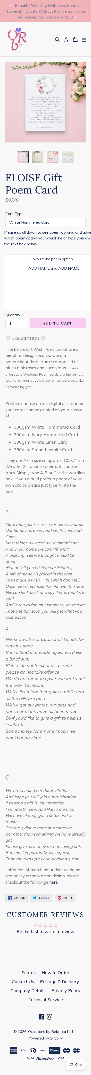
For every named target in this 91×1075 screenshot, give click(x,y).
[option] (22, 157)
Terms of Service (45, 999)
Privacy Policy (66, 990)
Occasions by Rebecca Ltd (50, 1031)
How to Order (55, 972)
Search (29, 972)
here (53, 882)
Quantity (12, 314)
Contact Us (23, 981)
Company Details (27, 990)
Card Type (14, 213)
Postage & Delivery (59, 981)
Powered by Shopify (45, 1038)
